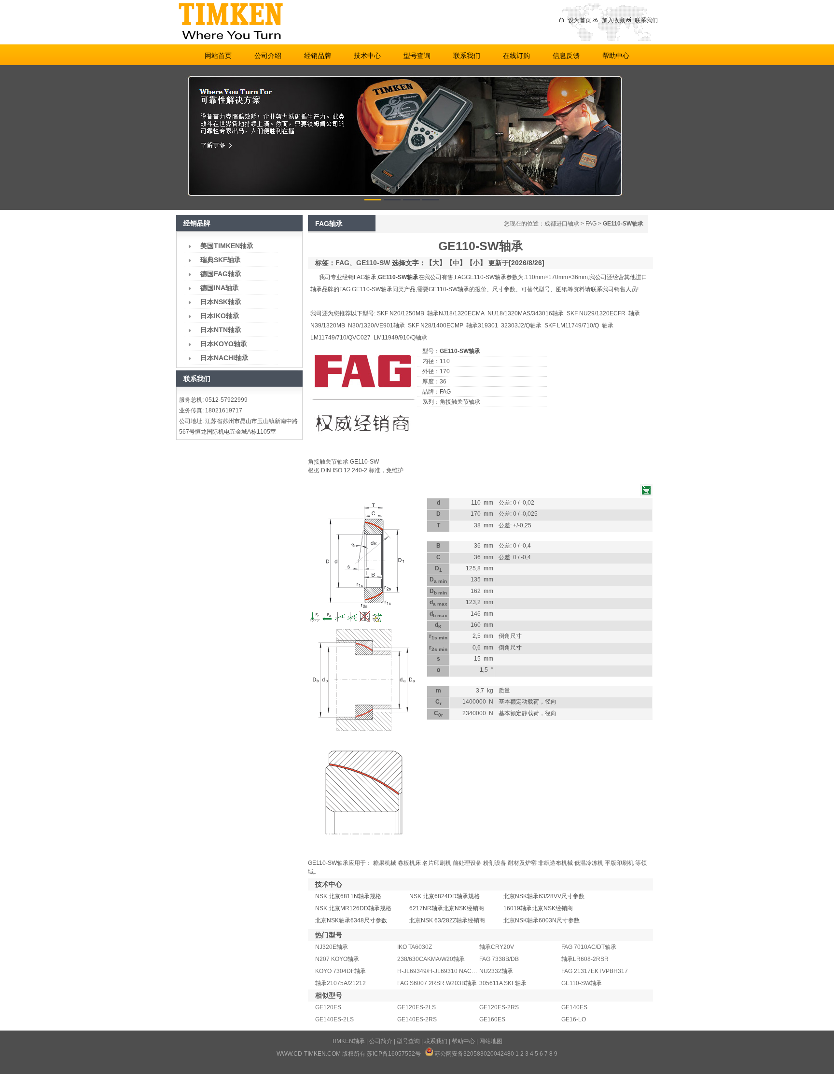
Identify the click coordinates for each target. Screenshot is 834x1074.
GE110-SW (373, 263)
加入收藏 (613, 20)
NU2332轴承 (496, 971)
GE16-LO (573, 1019)
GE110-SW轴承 (581, 983)
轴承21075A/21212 (340, 983)
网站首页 (218, 55)
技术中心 (367, 55)
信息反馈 (566, 55)
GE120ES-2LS (416, 1007)
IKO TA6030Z (414, 947)
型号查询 (417, 55)
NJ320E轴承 (331, 947)
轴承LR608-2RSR (585, 959)
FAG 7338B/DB (499, 959)
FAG (591, 223)
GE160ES (492, 1019)
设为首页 (579, 20)
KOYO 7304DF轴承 (340, 971)
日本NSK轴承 (220, 302)
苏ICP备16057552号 (394, 1053)
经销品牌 (317, 55)
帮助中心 (615, 55)
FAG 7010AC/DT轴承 (588, 947)
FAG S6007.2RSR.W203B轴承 (437, 983)
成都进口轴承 (561, 223)
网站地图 (490, 1041)
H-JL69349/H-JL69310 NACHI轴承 (443, 971)
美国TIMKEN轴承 (226, 246)
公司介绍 (267, 55)
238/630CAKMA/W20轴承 (431, 959)
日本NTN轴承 (220, 330)
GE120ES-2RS (499, 1007)
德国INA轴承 (219, 288)
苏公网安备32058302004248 (472, 1053)
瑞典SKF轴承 (220, 260)
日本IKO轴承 (219, 316)
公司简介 (380, 1041)
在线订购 (516, 55)
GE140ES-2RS (417, 1019)
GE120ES (328, 1007)
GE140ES (574, 1007)
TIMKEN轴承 (348, 1041)
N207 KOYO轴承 (337, 959)
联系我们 (646, 20)
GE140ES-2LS (334, 1019)
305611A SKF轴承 (503, 983)
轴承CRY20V (496, 947)
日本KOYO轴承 (223, 344)
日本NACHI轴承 (224, 358)
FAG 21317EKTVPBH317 (594, 971)
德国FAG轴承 (220, 274)
